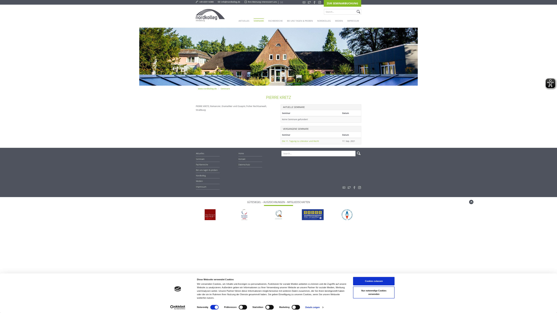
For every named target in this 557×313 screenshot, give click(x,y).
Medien (199, 181)
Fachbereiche (202, 164)
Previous (194, 215)
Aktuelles (200, 153)
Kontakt (241, 159)
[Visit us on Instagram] (319, 2)
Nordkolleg (201, 175)
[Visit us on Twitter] (309, 2)
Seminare (225, 88)
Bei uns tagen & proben (207, 170)
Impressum (201, 186)
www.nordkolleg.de (207, 88)
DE (281, 2)
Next (362, 215)
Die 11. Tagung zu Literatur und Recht (300, 141)
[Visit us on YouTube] (304, 2)
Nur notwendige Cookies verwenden (373, 292)
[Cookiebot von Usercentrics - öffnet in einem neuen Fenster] (177, 307)
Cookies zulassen (374, 281)
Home (241, 153)
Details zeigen (312, 307)
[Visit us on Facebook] (314, 2)
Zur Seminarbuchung (342, 3)
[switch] (243, 307)
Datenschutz (244, 164)
